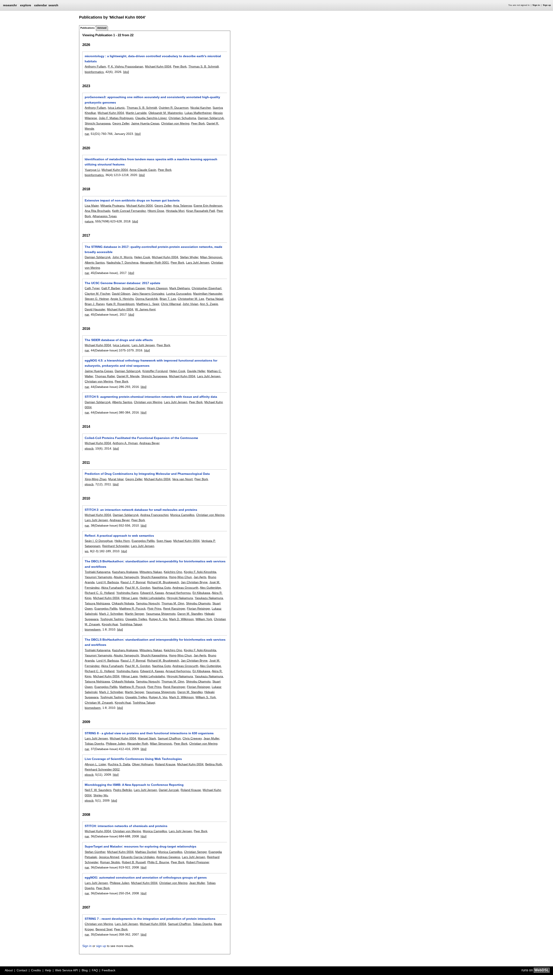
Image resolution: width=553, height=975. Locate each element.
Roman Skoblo (110, 862)
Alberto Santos (95, 262)
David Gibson (121, 293)
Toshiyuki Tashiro (112, 619)
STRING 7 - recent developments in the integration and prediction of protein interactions (150, 918)
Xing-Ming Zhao (95, 479)
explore (25, 5)
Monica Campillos (182, 515)
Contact (22, 970)
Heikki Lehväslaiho (152, 598)
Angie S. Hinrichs (122, 298)
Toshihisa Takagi (131, 624)
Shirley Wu (100, 795)
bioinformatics (94, 72)
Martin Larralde (136, 113)
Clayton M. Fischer (97, 293)
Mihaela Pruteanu (112, 205)
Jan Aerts (200, 577)
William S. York (205, 697)
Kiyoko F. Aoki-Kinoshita (200, 572)
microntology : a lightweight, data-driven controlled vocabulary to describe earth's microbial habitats (153, 58)
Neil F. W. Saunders (98, 790)
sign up (101, 946)
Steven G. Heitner (97, 298)
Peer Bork (180, 66)
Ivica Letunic (116, 107)
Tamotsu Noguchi (148, 603)
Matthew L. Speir (147, 304)
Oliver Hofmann (142, 764)
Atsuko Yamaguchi (126, 577)
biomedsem (93, 629)
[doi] (126, 72)
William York (203, 619)
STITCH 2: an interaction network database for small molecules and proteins (141, 509)
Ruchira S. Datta (119, 764)
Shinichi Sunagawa (98, 123)
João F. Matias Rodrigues (116, 118)
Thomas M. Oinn (172, 603)
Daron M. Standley (190, 613)
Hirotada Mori (175, 210)
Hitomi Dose (156, 210)
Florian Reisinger (198, 608)
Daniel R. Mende (128, 376)
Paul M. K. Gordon (137, 587)
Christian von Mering (175, 123)
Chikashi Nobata (123, 603)
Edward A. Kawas (152, 592)
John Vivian (190, 304)
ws (86, 551)
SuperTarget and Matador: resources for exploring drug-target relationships (140, 846)
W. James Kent (145, 309)
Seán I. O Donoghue (99, 541)
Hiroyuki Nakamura (180, 598)
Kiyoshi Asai (110, 624)
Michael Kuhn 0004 (158, 66)
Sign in (536, 5)
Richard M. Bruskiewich (163, 582)
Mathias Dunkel (145, 852)
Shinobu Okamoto (198, 603)
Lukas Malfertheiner (197, 113)
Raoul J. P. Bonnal (133, 582)
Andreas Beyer (149, 443)
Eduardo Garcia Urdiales (138, 857)
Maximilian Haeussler (207, 293)
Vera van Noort (182, 479)
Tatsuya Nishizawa (97, 603)
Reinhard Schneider (115, 546)
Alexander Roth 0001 (154, 262)
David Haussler (95, 309)
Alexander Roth (137, 743)
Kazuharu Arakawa (125, 572)
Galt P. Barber (110, 288)
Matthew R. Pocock (132, 608)
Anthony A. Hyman (125, 443)
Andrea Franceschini (154, 515)
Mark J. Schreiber (111, 613)
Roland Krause (165, 764)
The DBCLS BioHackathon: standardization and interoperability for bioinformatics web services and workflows (155, 564)
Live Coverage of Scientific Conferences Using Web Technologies (133, 759)
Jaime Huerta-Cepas (145, 123)
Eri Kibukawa (201, 592)
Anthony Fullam (95, 66)
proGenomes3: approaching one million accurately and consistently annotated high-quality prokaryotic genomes (152, 99)
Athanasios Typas (104, 216)
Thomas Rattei (105, 376)
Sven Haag (164, 541)
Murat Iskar (116, 479)
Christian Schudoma (182, 118)
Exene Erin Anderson (208, 205)
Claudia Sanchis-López (151, 118)
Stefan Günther (95, 852)
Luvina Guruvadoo (178, 293)
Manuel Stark (147, 738)
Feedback (108, 970)
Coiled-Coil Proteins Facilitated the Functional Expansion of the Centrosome (141, 438)
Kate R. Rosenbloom (120, 304)
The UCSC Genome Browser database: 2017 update (122, 283)
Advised (101, 28)
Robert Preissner (197, 862)
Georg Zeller (120, 123)
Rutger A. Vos (158, 619)
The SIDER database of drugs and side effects (119, 340)
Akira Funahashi (112, 587)
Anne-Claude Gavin (142, 169)
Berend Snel (103, 929)
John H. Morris (122, 257)
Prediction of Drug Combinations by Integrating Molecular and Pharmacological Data (147, 473)
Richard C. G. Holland (99, 592)
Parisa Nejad (214, 298)
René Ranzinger (174, 608)
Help (48, 970)
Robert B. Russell (134, 862)
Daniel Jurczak (169, 790)
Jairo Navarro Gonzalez (148, 293)
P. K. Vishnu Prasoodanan (125, 66)
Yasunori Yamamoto (98, 577)
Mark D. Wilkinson (181, 619)
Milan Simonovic (211, 257)
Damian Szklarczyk (211, 118)
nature (89, 221)
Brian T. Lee (168, 298)
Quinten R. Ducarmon (174, 107)
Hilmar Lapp (129, 598)
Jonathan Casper (133, 288)
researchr (10, 4)
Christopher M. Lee (191, 298)
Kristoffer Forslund (155, 371)
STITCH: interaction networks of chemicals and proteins (126, 826)
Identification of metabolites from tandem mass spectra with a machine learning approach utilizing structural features (151, 161)
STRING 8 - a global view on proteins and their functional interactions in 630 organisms (149, 733)
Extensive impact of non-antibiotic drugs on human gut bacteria (132, 200)
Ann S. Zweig (209, 304)
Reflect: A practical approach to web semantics (119, 535)
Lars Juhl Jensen (197, 262)
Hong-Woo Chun (180, 577)
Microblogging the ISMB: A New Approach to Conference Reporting (134, 784)
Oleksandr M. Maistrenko (165, 113)
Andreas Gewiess (168, 857)
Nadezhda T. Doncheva (122, 262)
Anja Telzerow (182, 205)
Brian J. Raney (95, 304)
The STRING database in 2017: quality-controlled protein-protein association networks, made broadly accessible (153, 249)
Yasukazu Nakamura (209, 598)
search (53, 5)
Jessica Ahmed (109, 857)
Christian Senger (195, 852)
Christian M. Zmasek (99, 702)
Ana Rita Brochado (97, 210)
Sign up (547, 5)
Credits (36, 970)
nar (87, 133)
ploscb (89, 448)
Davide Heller (196, 371)
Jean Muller (211, 738)
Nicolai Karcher (200, 107)
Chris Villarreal (171, 304)
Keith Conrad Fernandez (129, 210)
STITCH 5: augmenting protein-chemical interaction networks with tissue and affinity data (151, 396)
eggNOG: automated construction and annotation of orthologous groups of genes (146, 877)
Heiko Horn (122, 541)
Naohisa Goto (161, 587)
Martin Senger (134, 613)
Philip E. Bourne (158, 862)
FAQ (95, 970)
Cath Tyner (92, 288)
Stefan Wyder (189, 257)
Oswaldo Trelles (136, 619)
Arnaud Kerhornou (178, 592)
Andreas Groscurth (185, 587)
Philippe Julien (116, 743)
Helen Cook (142, 257)
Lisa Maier (92, 205)
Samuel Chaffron (169, 738)
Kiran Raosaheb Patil (200, 210)
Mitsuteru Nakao (151, 572)
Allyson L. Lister (95, 764)
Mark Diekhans (179, 288)
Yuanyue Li (92, 169)
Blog (85, 970)
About (9, 970)
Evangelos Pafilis (143, 541)
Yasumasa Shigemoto (161, 613)
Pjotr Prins (154, 608)
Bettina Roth (213, 764)
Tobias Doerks (94, 743)
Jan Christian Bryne (194, 582)
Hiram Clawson (157, 288)
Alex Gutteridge (210, 587)
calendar (40, 5)
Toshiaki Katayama (97, 572)
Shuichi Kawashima (154, 577)
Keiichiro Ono (173, 572)
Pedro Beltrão (122, 790)
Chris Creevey (192, 738)
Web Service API (66, 970)
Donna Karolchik (146, 298)
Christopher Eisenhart (206, 288)
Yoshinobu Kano (127, 592)
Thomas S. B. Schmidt (203, 66)
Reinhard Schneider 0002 (102, 769)
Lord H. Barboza (107, 582)
